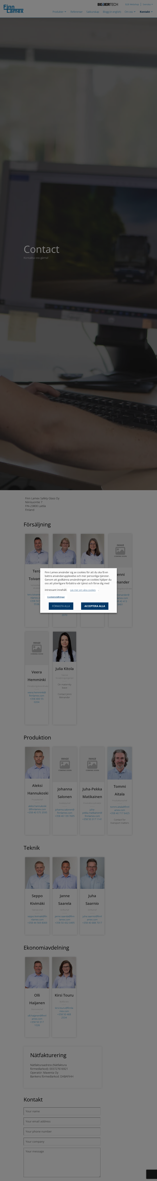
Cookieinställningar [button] (56, 597)
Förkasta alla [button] (61, 606)
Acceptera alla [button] (94, 606)
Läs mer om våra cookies (83, 589)
